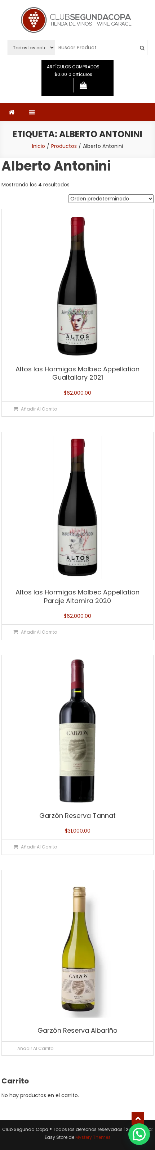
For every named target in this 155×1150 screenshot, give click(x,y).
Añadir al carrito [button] (39, 409)
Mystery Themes (93, 1137)
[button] (139, 1134)
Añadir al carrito (35, 1048)
